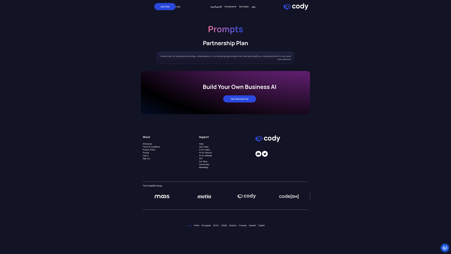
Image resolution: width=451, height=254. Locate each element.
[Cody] (246, 196)
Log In (145, 155)
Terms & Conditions (151, 147)
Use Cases (203, 147)
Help (201, 144)
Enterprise (147, 144)
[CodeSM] (289, 196)
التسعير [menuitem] (219, 6)
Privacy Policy (149, 150)
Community (204, 164)
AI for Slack (204, 150)
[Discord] (258, 154)
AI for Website (205, 155)
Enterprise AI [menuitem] (230, 6)
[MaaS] (162, 196)
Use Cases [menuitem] (244, 6)
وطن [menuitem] (253, 6)
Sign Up (146, 158)
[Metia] (204, 196)
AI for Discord (205, 152)
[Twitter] (265, 154)
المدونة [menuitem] (213, 6)
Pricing (146, 152)
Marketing (203, 167)
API (200, 158)
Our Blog (203, 161)
